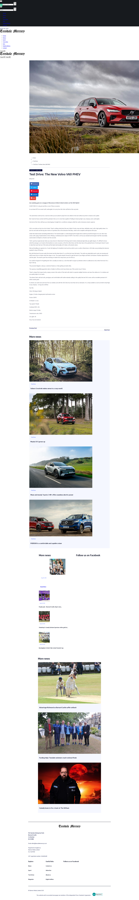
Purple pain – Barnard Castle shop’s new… (50, 607)
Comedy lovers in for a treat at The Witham (54, 808)
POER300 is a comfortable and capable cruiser (46, 543)
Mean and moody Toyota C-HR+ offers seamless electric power (51, 495)
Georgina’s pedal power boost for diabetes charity (57, 582)
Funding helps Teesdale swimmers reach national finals (58, 758)
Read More (43, 586)
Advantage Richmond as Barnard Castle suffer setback (57, 707)
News (4, 38)
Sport (4, 40)
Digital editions (6, 46)
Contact (5, 48)
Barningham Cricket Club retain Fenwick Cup (51, 648)
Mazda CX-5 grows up (37, 441)
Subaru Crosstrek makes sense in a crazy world (46, 388)
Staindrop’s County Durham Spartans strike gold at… (53, 627)
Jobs (4, 44)
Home (4, 35)
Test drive (5, 42)
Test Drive (35, 161)
